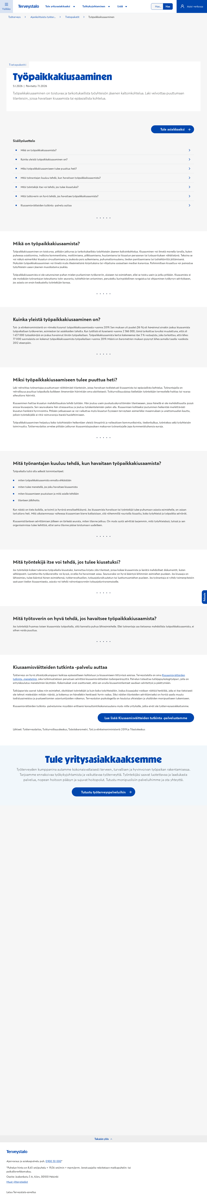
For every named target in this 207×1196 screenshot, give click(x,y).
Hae (168, 6)
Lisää (120, 6)
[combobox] (162, 6)
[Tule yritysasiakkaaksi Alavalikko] (74, 6)
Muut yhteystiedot (17, 1181)
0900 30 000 (53, 1161)
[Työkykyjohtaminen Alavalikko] (109, 6)
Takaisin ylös (102, 1139)
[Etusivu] (28, 7)
